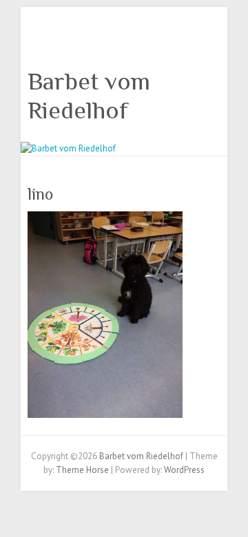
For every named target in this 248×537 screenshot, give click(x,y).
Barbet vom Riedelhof (89, 95)
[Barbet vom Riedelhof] (68, 148)
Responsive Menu (212, 38)
